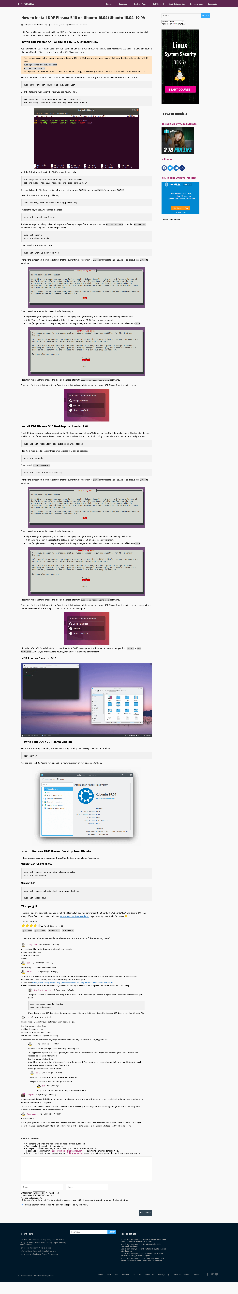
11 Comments (73, 25)
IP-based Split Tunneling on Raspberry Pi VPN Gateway (42, 1240)
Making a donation (75, 1153)
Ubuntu (84, 25)
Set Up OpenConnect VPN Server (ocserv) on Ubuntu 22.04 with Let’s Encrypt (142, 1259)
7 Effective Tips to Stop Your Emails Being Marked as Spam (142, 1255)
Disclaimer (197, 1275)
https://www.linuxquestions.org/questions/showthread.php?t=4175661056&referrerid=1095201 (72, 983)
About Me (137, 1275)
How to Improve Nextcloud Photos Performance (39, 1254)
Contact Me (149, 1275)
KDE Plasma (41, 931)
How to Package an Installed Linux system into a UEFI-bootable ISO (143, 1240)
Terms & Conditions (181, 1275)
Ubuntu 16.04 (54, 931)
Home (100, 1275)
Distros (109, 4)
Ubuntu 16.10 (69, 931)
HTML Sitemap (112, 1275)
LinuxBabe (26, 4)
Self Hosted (158, 4)
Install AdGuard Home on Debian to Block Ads (38, 1251)
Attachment (27, 1193)
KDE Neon (28, 931)
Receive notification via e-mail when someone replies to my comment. (55, 1205)
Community (213, 4)
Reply (56, 944)
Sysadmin (123, 4)
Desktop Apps (140, 4)
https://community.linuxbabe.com (67, 1151)
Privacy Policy (163, 1275)
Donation (125, 1275)
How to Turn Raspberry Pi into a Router (35, 1248)
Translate (182, 24)
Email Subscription (177, 4)
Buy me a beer (196, 4)
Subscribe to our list (171, 220)
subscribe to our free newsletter (74, 916)
